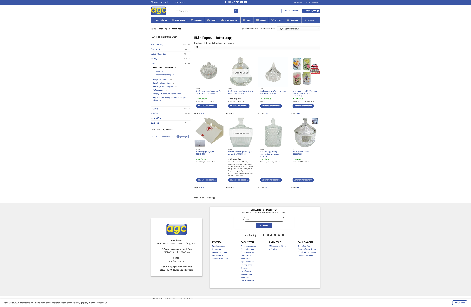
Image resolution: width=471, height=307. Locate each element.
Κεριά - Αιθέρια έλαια (162, 83)
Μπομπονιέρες (162, 71)
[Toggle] (189, 44)
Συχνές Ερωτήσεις (304, 246)
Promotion (166, 136)
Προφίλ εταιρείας (218, 246)
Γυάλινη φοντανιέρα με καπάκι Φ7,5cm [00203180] (273, 92)
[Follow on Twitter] (237, 2)
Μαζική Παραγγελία (248, 280)
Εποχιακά (155, 49)
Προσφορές (183, 136)
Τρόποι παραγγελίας (248, 246)
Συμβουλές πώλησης (305, 255)
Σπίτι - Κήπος (157, 44)
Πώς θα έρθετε (217, 255)
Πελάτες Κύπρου (247, 265)
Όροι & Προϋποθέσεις (186, 298)
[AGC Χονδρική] (160, 11)
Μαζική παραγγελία (313, 2)
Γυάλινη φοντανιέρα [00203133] (301, 153)
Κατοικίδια (156, 118)
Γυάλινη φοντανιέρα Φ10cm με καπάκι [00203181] (241, 92)
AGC (203, 113)
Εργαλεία (155, 113)
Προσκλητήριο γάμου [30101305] (205, 153)
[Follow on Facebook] (225, 2)
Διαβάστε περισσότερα (207, 106)
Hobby (154, 58)
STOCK (174, 136)
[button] (311, 11)
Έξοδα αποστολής (247, 261)
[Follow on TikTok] (233, 2)
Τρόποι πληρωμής (247, 249)
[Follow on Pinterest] (241, 2)
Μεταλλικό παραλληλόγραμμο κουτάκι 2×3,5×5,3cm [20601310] (305, 93)
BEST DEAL (155, 136)
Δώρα (153, 28)
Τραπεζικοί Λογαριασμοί (307, 252)
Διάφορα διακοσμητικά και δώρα (167, 94)
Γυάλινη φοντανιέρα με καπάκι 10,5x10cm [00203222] (209, 92)
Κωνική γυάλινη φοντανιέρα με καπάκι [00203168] (240, 153)
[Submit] (236, 11)
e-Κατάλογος (299, 2)
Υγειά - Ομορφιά (158, 54)
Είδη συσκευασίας (160, 79)
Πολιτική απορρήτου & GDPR (163, 298)
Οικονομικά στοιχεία (220, 258)
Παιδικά (154, 108)
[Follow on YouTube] (245, 2)
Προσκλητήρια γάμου (165, 74)
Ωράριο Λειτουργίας (219, 252)
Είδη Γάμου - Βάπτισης (163, 67)
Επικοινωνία (216, 249)
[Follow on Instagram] (229, 2)
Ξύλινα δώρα (158, 90)
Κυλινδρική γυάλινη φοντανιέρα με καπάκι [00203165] (269, 154)
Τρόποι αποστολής (248, 252)
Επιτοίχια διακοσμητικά (163, 86)
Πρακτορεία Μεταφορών (307, 249)
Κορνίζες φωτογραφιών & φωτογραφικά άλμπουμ (170, 98)
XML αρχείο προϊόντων (278, 246)
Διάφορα (155, 122)
